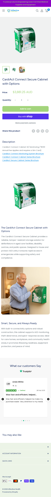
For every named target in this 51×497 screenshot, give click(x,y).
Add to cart (25, 108)
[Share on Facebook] (33, 131)
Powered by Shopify (10, 492)
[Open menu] (3, 11)
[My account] (42, 10)
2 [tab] (23, 420)
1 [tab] (21, 420)
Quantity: (6, 100)
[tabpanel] (25, 397)
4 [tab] (27, 420)
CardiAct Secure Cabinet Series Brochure (20, 160)
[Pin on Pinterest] (38, 131)
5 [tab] (29, 420)
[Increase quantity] (27, 100)
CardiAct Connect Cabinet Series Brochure (21, 157)
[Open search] (37, 10)
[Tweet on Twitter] (42, 131)
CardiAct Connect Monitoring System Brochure (23, 153)
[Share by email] (47, 131)
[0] (46, 10)
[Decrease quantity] (15, 100)
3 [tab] (25, 420)
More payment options (25, 122)
